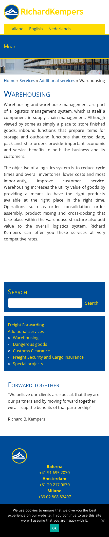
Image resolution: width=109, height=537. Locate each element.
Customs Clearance (31, 351)
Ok (54, 528)
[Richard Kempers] (44, 11)
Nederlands (59, 29)
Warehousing (26, 337)
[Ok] (102, 520)
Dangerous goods (30, 344)
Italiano (16, 29)
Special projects (28, 364)
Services (27, 80)
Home (9, 80)
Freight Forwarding (26, 325)
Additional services (57, 80)
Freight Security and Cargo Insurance (48, 357)
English (36, 29)
